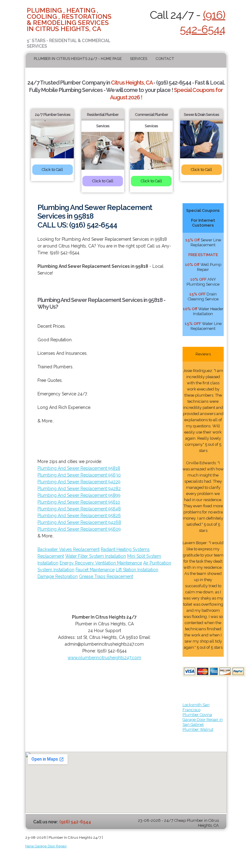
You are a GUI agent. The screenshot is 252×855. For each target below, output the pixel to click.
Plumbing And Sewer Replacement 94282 (79, 488)
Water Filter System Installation (95, 556)
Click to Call (52, 169)
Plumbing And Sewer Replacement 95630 (79, 475)
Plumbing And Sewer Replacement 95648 (79, 508)
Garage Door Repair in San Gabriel (203, 722)
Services (138, 59)
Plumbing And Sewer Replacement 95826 (79, 515)
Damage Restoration (57, 576)
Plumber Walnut (198, 729)
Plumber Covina (197, 714)
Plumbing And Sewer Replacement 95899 (78, 495)
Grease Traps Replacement (106, 576)
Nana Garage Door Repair (46, 846)
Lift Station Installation (137, 569)
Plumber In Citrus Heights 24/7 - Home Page (78, 59)
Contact (165, 59)
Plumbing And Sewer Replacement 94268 (79, 522)
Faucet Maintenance (95, 569)
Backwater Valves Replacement (68, 549)
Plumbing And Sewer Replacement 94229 (78, 481)
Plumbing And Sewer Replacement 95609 (79, 529)
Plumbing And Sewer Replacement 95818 (78, 468)
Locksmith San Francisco (196, 707)
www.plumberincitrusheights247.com (104, 657)
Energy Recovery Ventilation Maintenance (101, 562)
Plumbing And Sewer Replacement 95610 (78, 502)
